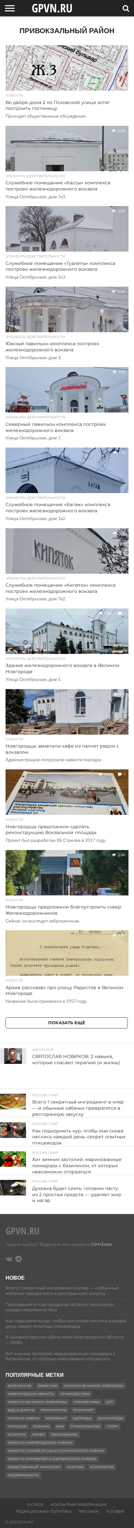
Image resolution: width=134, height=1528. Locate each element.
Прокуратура (54, 1410)
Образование (64, 1434)
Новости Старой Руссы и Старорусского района (56, 1451)
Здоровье (82, 1418)
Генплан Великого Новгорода (94, 1386)
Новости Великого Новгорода (37, 1402)
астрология (102, 1467)
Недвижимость (23, 1475)
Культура (17, 1434)
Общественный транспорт (34, 1467)
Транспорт (83, 1410)
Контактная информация (79, 1504)
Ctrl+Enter (102, 1244)
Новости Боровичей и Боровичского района (52, 1459)
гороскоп (17, 1426)
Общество (48, 1386)
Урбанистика (87, 1402)
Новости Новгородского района (40, 1443)
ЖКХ (60, 1426)
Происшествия (75, 1394)
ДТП (109, 1402)
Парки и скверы (23, 1418)
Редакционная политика (44, 1511)
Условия (115, 1511)
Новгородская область (31, 1394)
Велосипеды (110, 1418)
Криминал (56, 1418)
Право (38, 1434)
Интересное (20, 1386)
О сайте (35, 1504)
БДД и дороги (21, 1410)
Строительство (85, 1426)
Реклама (88, 1511)
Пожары (41, 1426)
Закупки (75, 1467)
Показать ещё (66, 1022)
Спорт (112, 1426)
